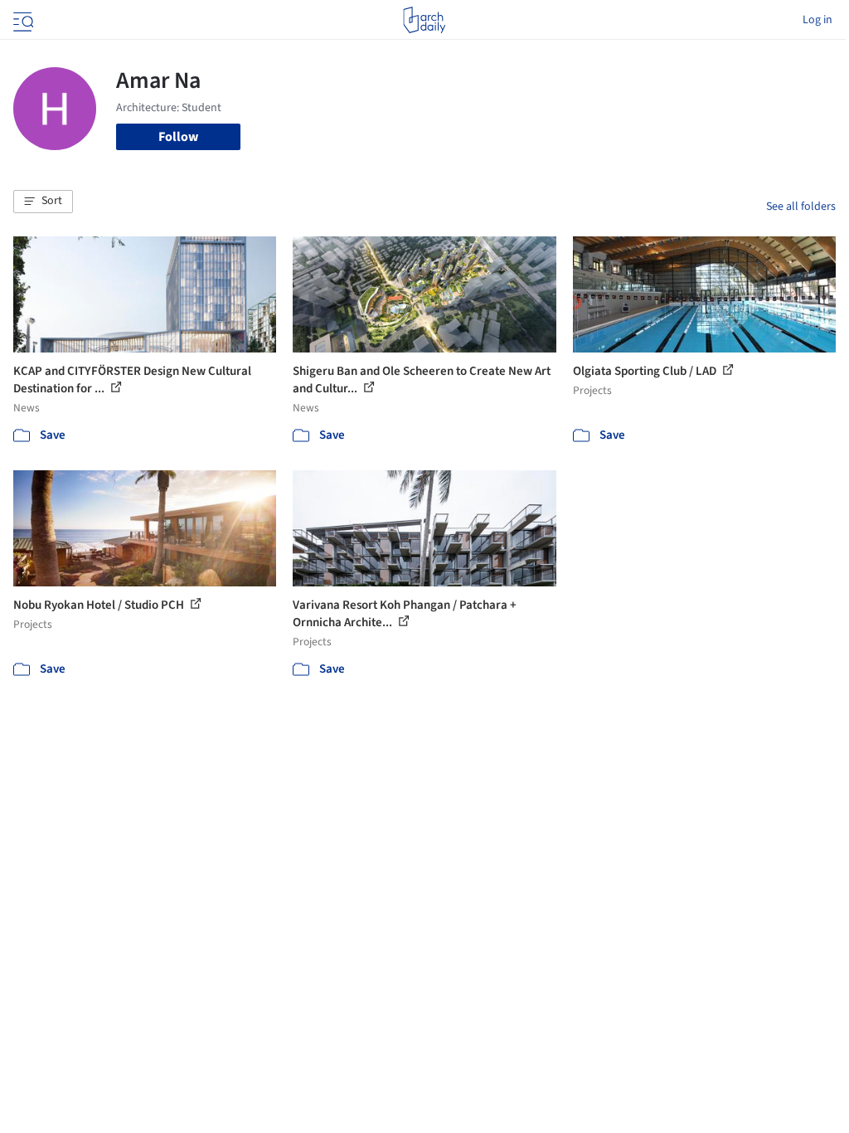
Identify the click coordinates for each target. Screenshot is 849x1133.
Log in (817, 20)
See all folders (801, 206)
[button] (43, 201)
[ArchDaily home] (424, 20)
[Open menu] (21, 20)
